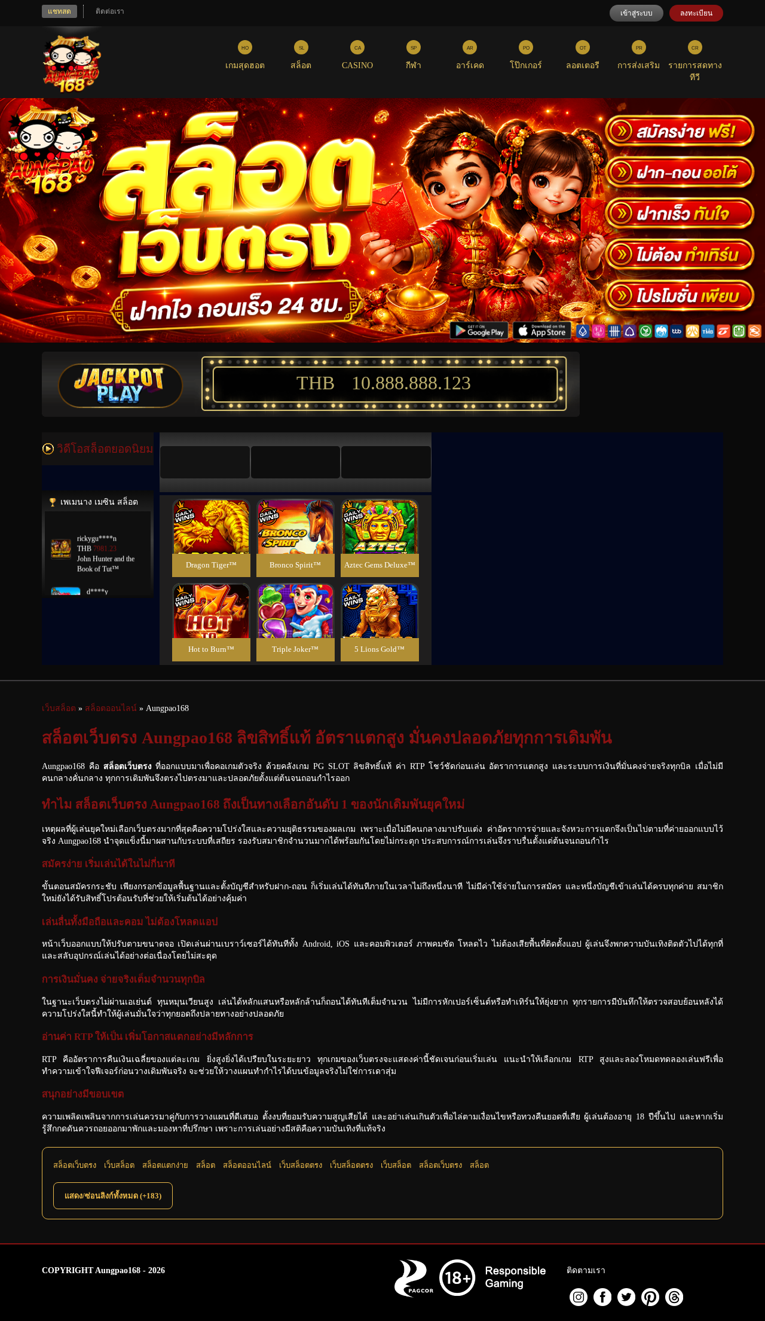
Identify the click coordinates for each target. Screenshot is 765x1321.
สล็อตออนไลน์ (247, 1165)
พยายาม (211, 512)
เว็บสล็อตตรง (300, 1165)
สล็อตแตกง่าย (165, 1165)
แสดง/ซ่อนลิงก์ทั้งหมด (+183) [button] (113, 1195)
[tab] (205, 462)
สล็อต (205, 1165)
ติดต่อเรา (110, 11)
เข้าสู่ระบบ (636, 13)
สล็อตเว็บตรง (74, 1165)
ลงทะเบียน (696, 13)
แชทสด (59, 11)
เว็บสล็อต (119, 1165)
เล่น (211, 539)
